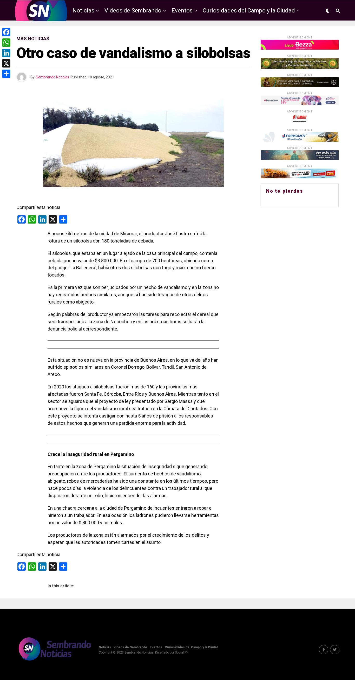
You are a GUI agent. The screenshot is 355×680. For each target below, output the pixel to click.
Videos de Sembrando (132, 10)
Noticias (83, 10)
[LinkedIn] (6, 53)
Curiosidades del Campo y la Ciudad (249, 10)
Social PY (181, 652)
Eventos (182, 10)
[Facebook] (6, 32)
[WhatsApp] (6, 42)
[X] (6, 63)
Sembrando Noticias (52, 77)
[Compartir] (6, 74)
